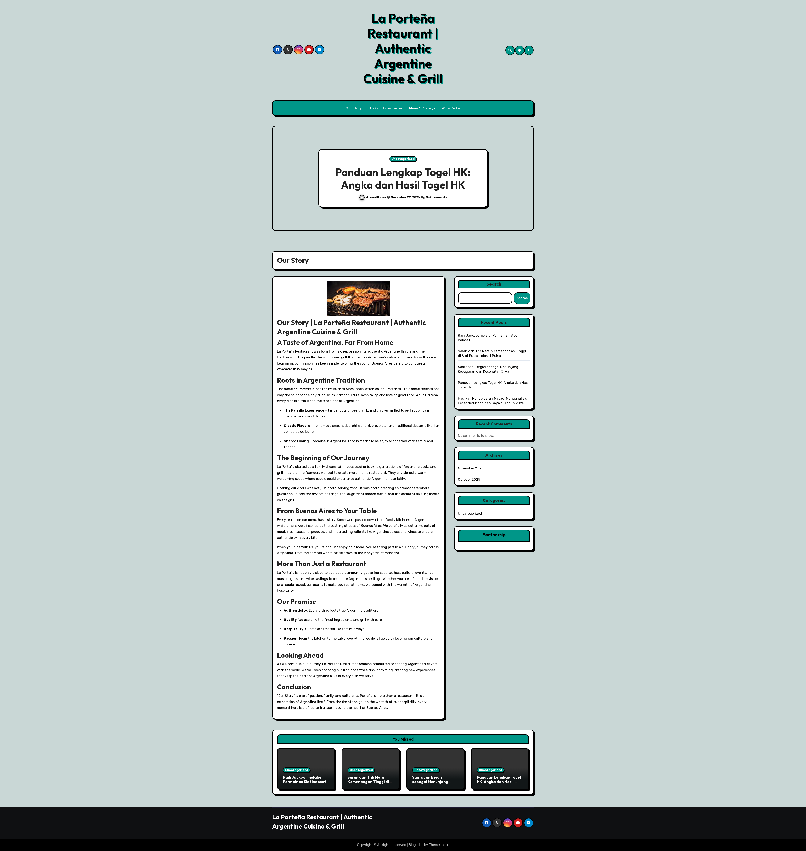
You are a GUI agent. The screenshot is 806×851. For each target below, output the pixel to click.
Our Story (353, 108)
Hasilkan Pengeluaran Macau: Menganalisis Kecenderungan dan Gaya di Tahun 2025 (434, 178)
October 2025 (469, 479)
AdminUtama (407, 203)
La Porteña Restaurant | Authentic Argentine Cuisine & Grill (403, 48)
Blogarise (416, 845)
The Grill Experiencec (385, 108)
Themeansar (438, 845)
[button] (526, 179)
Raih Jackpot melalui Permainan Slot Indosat (304, 779)
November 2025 (471, 468)
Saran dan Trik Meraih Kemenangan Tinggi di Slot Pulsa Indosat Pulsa (369, 782)
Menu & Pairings (422, 108)
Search (494, 284)
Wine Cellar (451, 108)
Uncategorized (433, 152)
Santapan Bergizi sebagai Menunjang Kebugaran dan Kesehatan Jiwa (430, 784)
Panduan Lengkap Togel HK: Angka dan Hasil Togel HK (499, 782)
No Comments (467, 203)
